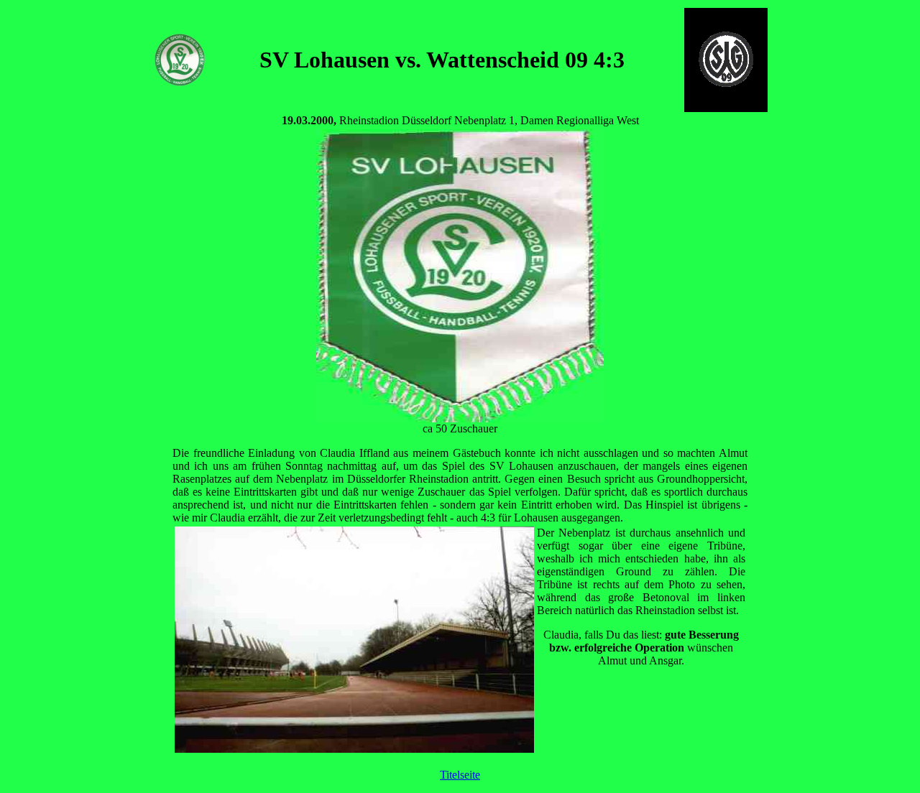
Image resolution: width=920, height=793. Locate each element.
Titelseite (460, 775)
